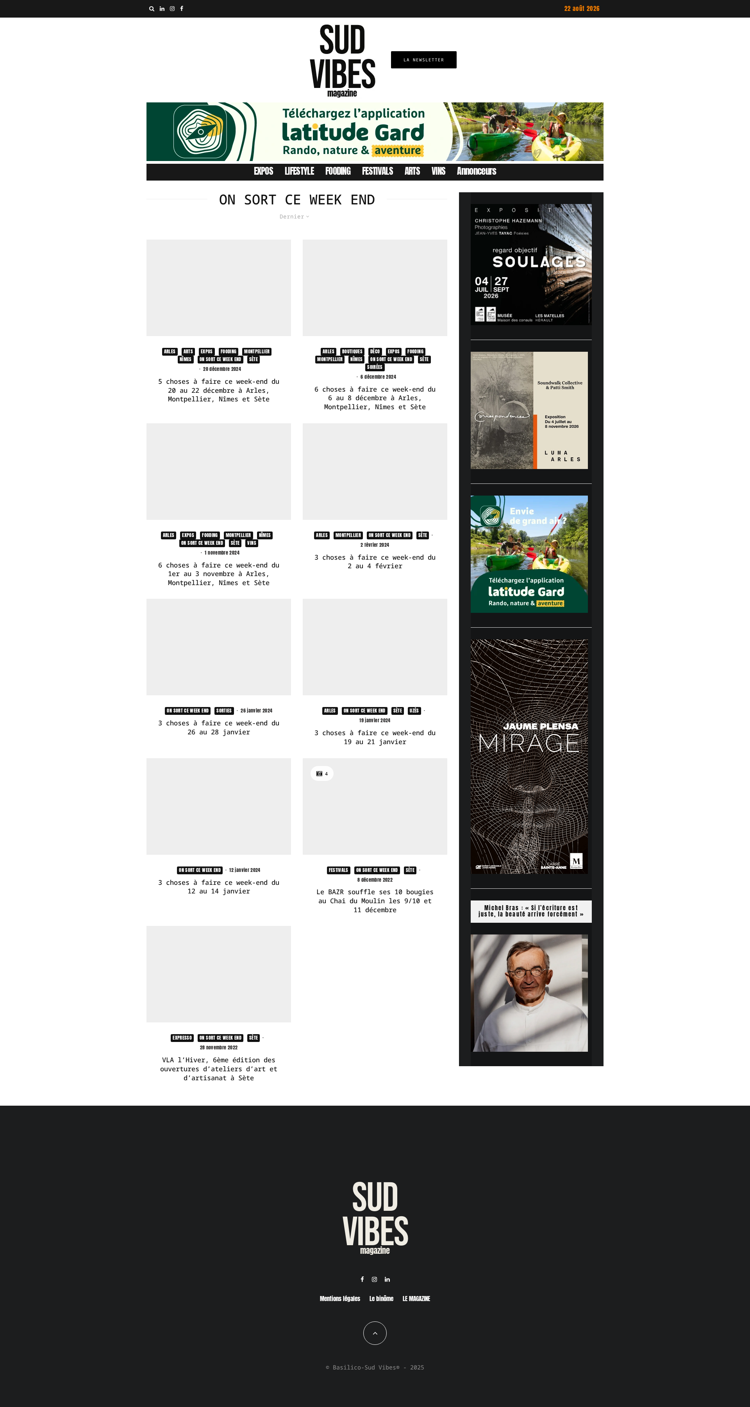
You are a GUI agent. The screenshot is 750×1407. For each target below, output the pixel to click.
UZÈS (414, 710)
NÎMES (186, 359)
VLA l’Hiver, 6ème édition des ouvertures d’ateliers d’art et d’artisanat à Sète (218, 1069)
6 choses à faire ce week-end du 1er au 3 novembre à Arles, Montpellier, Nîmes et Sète (218, 574)
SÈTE (253, 359)
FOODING (337, 171)
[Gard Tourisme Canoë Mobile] (529, 610)
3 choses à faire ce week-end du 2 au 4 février (375, 562)
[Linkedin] (162, 8)
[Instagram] (172, 8)
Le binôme (381, 1298)
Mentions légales (340, 1298)
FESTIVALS (377, 171)
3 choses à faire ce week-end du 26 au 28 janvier (218, 727)
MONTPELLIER (257, 351)
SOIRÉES (375, 367)
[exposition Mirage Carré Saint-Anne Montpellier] (529, 871)
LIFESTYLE (299, 171)
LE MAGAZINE (416, 1298)
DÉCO (375, 351)
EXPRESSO (182, 1037)
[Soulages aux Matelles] (531, 323)
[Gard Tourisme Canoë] (375, 159)
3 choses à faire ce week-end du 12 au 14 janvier (218, 887)
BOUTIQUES (352, 351)
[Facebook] (181, 8)
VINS (438, 171)
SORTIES (224, 710)
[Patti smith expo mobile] (529, 467)
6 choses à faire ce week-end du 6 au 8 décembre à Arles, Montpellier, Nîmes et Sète (375, 398)
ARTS (412, 171)
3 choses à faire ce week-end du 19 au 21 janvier (375, 737)
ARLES (170, 351)
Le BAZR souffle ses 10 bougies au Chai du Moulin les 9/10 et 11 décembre (375, 901)
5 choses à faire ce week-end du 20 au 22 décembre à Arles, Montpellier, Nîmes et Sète (218, 390)
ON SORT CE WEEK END (220, 359)
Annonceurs (476, 171)
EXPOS (263, 171)
